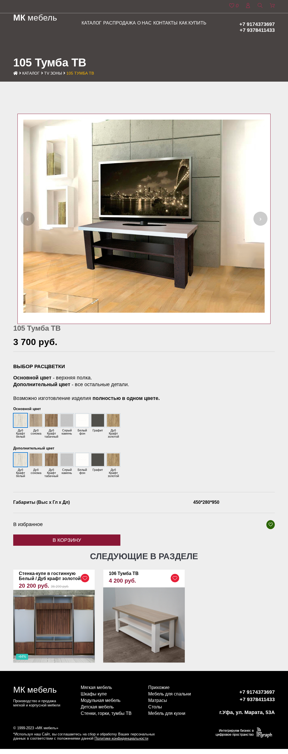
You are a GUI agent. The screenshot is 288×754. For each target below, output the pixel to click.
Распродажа (119, 23)
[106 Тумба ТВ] (144, 616)
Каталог (92, 23)
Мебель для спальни (169, 694)
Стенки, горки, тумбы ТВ (106, 713)
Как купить (192, 23)
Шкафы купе (94, 694)
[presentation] (28, 219)
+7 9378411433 (257, 30)
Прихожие (159, 687)
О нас (144, 23)
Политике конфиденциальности (121, 738)
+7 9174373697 (257, 24)
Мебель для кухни (166, 713)
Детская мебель (97, 706)
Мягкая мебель (96, 687)
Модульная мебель (100, 700)
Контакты (165, 23)
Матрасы (157, 700)
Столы (155, 706)
